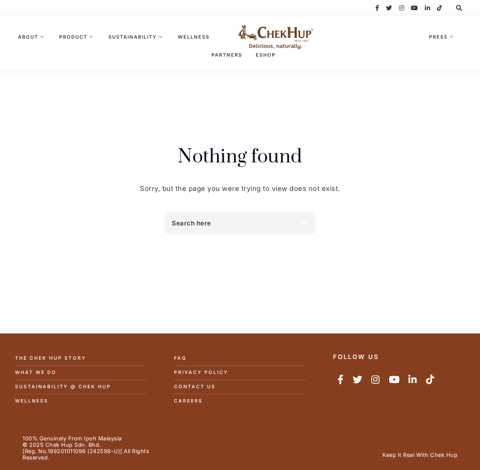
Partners (227, 55)
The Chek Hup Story (50, 358)
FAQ (180, 358)
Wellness (194, 37)
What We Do (36, 372)
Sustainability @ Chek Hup (63, 386)
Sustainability (132, 37)
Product (73, 37)
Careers (188, 401)
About (28, 37)
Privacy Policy (201, 372)
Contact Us (195, 386)
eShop (266, 55)
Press (438, 37)
